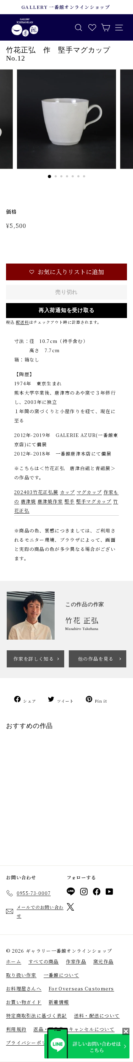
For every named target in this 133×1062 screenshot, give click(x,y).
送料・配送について (97, 1015)
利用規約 (16, 1029)
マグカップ (89, 492)
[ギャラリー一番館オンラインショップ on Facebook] (96, 893)
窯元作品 (103, 961)
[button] (66, 272)
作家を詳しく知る (33, 658)
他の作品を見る (95, 658)
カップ (67, 492)
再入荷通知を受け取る (67, 310)
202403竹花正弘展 (36, 492)
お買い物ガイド (23, 1002)
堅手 (70, 501)
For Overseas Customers (81, 988)
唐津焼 (28, 501)
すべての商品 (43, 961)
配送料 (22, 322)
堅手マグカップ (94, 501)
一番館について (61, 975)
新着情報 (59, 1002)
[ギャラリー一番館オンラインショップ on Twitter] (70, 908)
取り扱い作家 (21, 975)
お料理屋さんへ (23, 988)
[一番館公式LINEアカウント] (71, 892)
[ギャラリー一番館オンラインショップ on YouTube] (109, 893)
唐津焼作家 (50, 501)
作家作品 (76, 961)
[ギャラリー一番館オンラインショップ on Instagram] (84, 893)
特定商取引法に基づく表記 (36, 1015)
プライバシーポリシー (31, 1042)
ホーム (13, 961)
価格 (11, 211)
